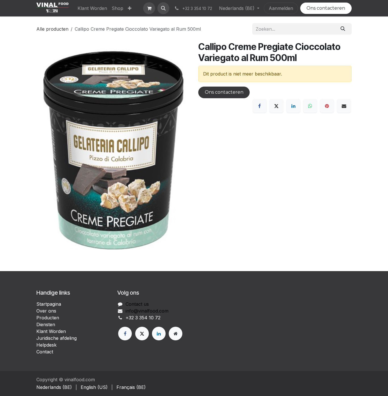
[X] (276, 106)
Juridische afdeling (56, 338)
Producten (47, 317)
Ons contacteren (325, 8)
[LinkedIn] (293, 106)
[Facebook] (259, 106)
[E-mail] (344, 106)
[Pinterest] (327, 106)
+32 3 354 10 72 (143, 317)
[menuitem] (92, 8)
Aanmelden (281, 8)
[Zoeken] (343, 29)
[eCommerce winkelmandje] (149, 8)
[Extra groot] (175, 333)
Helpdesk (46, 345)
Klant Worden (51, 331)
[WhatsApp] (310, 106)
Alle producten (52, 29)
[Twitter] (142, 333)
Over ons (46, 311)
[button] (163, 8)
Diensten (45, 324)
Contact (44, 352)
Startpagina (48, 304)
